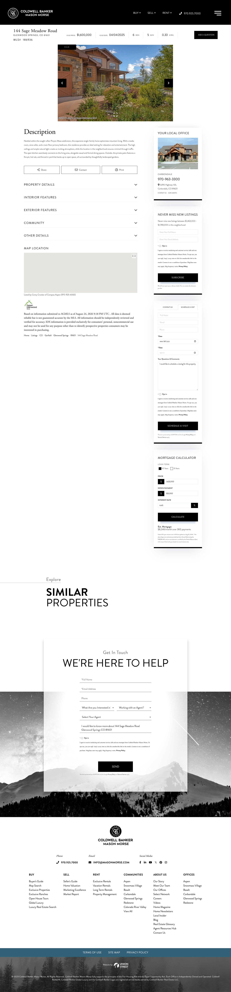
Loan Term (164, 464)
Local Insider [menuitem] (159, 916)
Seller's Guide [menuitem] (70, 881)
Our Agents (172, 193)
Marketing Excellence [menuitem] (74, 890)
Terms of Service (162, 437)
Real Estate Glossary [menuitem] (164, 924)
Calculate (178, 516)
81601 (73, 335)
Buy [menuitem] (135, 13)
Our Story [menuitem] (158, 881)
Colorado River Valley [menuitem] (135, 907)
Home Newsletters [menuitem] (163, 911)
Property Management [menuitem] (105, 894)
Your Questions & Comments (168, 359)
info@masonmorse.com (111, 862)
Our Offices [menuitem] (159, 890)
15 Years (176, 468)
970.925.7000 (192, 13)
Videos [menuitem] (156, 903)
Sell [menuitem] (150, 13)
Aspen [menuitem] (127, 881)
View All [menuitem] (128, 911)
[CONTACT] (206, 35)
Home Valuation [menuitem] (71, 886)
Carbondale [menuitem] (130, 894)
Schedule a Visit (188, 307)
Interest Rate (164, 500)
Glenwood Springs (60, 335)
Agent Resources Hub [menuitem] (164, 928)
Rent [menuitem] (166, 13)
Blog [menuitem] (155, 920)
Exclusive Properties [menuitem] (39, 890)
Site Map (114, 952)
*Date (160, 336)
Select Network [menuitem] (161, 894)
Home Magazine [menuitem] (161, 907)
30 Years (165, 468)
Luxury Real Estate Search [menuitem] (42, 907)
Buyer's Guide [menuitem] (36, 881)
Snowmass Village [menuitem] (133, 886)
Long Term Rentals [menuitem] (102, 890)
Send (115, 767)
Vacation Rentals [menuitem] (101, 886)
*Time (160, 348)
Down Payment (165, 488)
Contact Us (162, 193)
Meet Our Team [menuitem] (161, 886)
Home (26, 335)
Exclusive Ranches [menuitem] (38, 894)
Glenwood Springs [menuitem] (133, 898)
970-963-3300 (169, 179)
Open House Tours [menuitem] (38, 898)
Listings (34, 335)
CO (41, 335)
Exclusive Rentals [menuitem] (102, 881)
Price (160, 476)
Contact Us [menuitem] (159, 933)
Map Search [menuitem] (35, 886)
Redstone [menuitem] (129, 903)
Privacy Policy (183, 266)
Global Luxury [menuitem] (36, 903)
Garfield (48, 335)
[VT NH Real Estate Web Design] (115, 966)
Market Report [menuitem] (71, 894)
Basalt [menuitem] (127, 890)
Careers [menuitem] (157, 898)
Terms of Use (92, 952)
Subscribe (178, 277)
